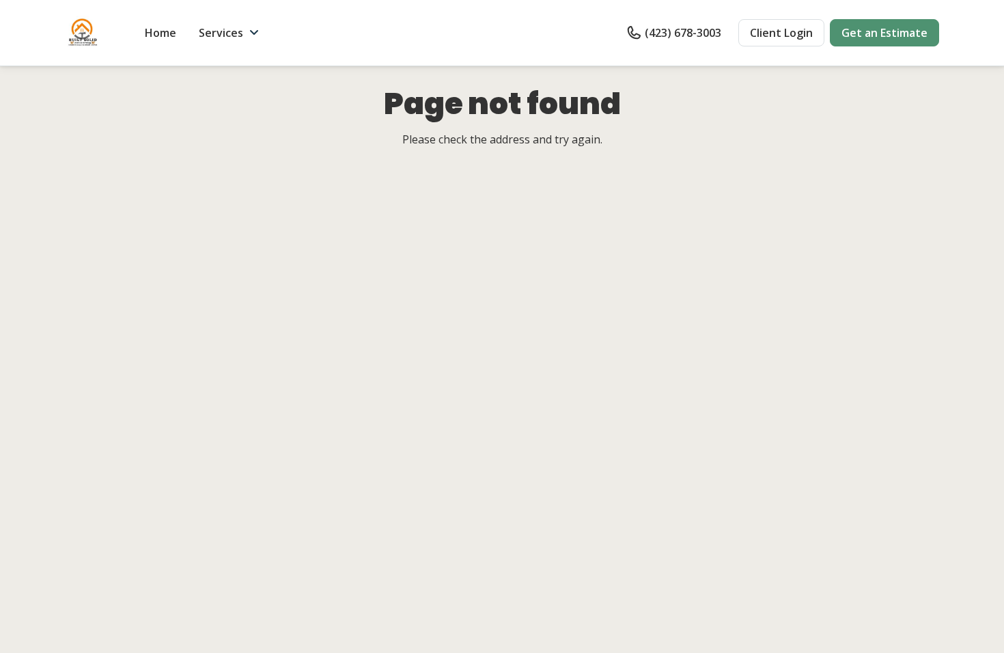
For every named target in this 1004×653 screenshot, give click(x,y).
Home (160, 32)
